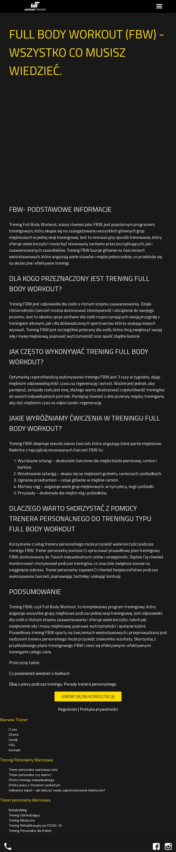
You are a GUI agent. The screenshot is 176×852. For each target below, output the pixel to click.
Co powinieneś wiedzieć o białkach (39, 673)
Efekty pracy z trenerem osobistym (34, 785)
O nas (13, 729)
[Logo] (35, 6)
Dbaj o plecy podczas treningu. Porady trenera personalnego (63, 684)
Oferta (13, 734)
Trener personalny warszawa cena (33, 769)
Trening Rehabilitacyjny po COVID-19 (35, 825)
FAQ (12, 744)
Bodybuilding (18, 809)
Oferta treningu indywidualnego (31, 779)
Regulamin (67, 709)
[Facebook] (156, 846)
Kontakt (15, 750)
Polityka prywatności (99, 709)
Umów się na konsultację (88, 696)
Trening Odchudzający (24, 815)
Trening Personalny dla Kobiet (30, 830)
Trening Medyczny (22, 820)
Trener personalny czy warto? (30, 774)
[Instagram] (168, 846)
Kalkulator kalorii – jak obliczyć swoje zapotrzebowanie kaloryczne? (57, 790)
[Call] (7, 846)
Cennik (13, 739)
